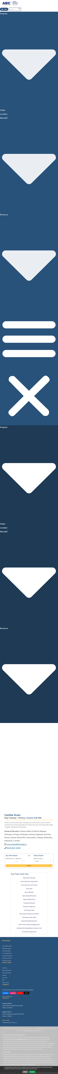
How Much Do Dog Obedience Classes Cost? (29, 928)
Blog (3, 980)
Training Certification (29, 903)
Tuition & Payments (6, 972)
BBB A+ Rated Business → (7, 996)
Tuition (2, 110)
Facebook (5, 993)
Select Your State (38, 858)
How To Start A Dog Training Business (29, 924)
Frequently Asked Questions (29, 921)
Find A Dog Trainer (29, 910)
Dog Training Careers (29, 899)
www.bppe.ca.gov (22, 1039)
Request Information (6, 970)
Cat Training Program (7, 953)
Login (5, 9)
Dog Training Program (7, 946)
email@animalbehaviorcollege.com (9, 1022)
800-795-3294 (5, 1020)
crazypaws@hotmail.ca (16, 844)
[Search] (19, 8)
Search (29, 865)
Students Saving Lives (29, 906)
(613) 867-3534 (13, 848)
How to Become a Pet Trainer (29, 885)
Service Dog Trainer (6, 960)
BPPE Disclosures (41, 1028)
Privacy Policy (52, 1028)
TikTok (26, 993)
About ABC (4, 977)
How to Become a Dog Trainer (29, 881)
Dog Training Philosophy (29, 896)
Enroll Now (4, 968)
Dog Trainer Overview (29, 878)
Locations (3, 114)
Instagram (13, 993)
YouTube (20, 993)
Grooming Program (6, 950)
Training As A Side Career (29, 917)
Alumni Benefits (29, 892)
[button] (29, 367)
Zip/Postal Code (10, 858)
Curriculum (29, 888)
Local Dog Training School (29, 932)
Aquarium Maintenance (7, 955)
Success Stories (5, 982)
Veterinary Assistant (6, 948)
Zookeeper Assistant (6, 958)
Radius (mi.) (18, 858)
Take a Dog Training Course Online (29, 914)
